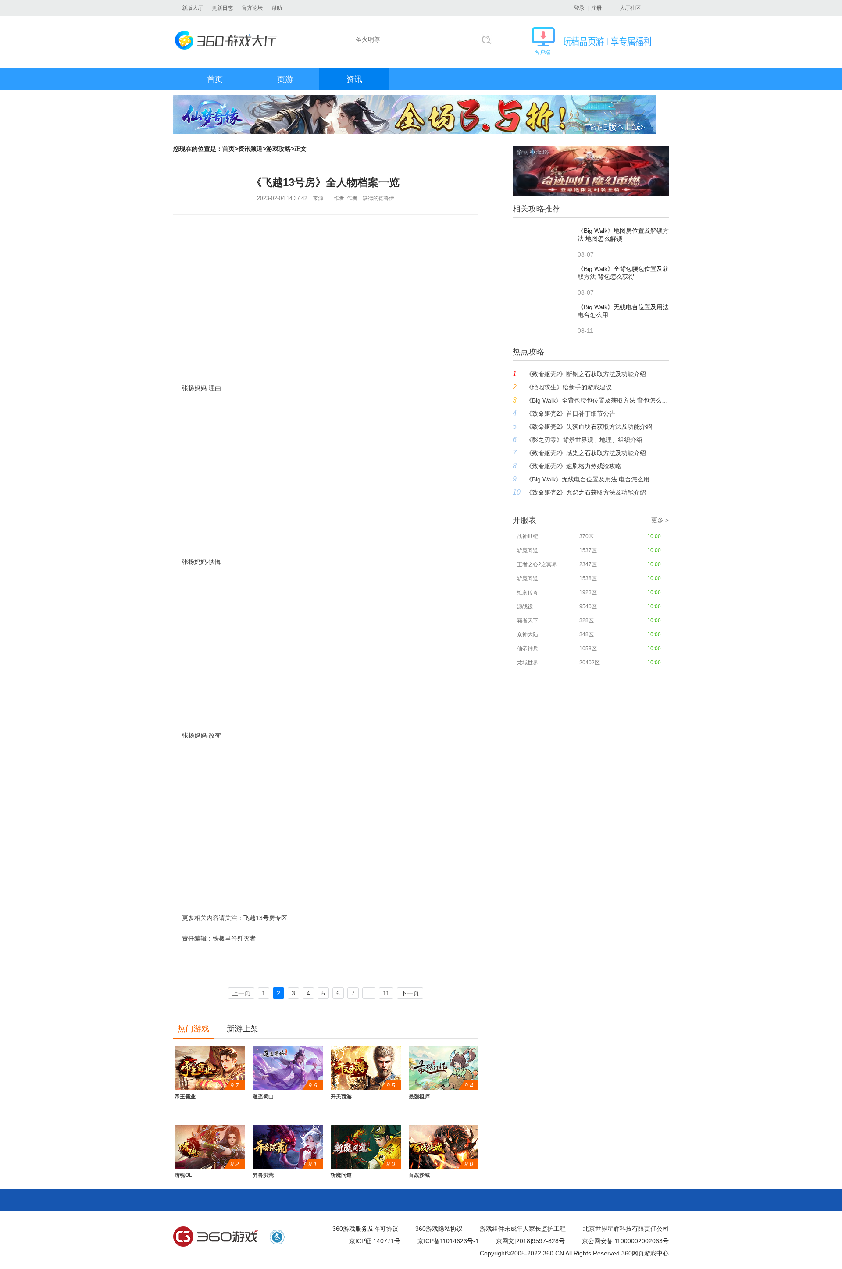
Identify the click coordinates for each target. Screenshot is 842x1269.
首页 (215, 79)
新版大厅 (192, 8)
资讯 (354, 79)
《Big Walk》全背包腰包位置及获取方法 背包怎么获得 (597, 400)
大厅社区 (630, 8)
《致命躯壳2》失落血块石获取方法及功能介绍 (589, 426)
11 (386, 993)
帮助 (276, 8)
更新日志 (222, 8)
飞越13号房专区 (265, 917)
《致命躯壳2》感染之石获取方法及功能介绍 (586, 452)
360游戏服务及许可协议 (365, 1228)
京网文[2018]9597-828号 (530, 1240)
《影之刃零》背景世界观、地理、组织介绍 (584, 439)
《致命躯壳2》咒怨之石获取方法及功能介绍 (586, 492)
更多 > (660, 520)
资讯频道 (250, 148)
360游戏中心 (215, 1237)
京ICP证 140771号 (374, 1240)
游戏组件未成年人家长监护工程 (523, 1228)
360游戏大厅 (228, 40)
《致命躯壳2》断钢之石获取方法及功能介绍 (586, 374)
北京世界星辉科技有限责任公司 (626, 1228)
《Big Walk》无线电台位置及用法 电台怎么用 (587, 479)
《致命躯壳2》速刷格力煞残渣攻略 (573, 466)
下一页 (410, 993)
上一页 (241, 993)
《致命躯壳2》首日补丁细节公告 (570, 413)
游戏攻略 (278, 148)
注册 (596, 8)
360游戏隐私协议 (439, 1228)
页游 (285, 79)
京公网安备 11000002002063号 (625, 1240)
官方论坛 (252, 8)
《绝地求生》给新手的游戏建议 (569, 387)
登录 (579, 8)
